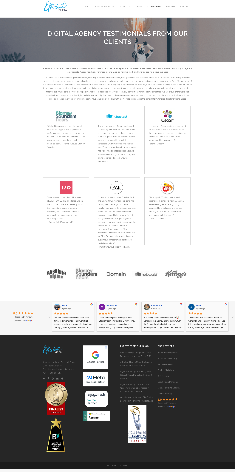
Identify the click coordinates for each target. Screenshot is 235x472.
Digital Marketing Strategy (169, 388)
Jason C (65, 305)
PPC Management (165, 364)
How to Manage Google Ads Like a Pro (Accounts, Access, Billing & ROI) (136, 354)
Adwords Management (168, 353)
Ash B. (199, 305)
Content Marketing (166, 370)
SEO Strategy (163, 376)
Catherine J (156, 305)
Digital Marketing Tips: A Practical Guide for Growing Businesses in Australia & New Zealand (134, 388)
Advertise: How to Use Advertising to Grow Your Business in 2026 (136, 364)
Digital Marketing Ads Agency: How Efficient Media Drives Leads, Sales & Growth (136, 375)
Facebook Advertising (167, 358)
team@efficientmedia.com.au (61, 369)
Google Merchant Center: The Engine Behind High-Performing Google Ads (136, 399)
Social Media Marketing (168, 382)
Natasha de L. (112, 305)
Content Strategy (165, 394)
